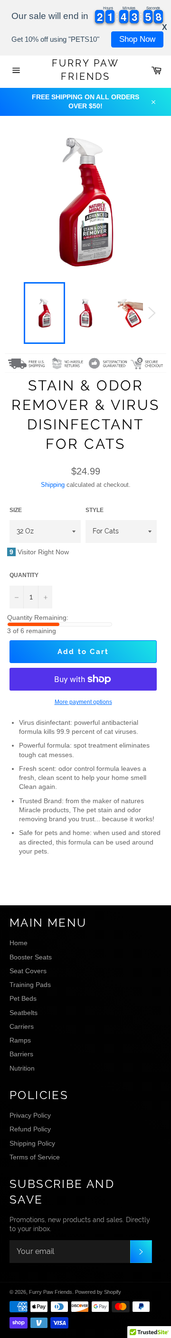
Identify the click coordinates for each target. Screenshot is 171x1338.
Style (95, 510)
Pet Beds (23, 998)
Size (16, 510)
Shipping (53, 484)
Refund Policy (30, 1129)
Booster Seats (31, 957)
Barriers (21, 1054)
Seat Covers (28, 971)
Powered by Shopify (98, 1292)
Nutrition (22, 1068)
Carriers (22, 1026)
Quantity (24, 575)
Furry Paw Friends (85, 69)
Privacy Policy (30, 1115)
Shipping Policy (32, 1143)
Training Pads (30, 984)
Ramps (20, 1040)
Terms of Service (35, 1157)
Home (19, 943)
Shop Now (137, 39)
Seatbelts (24, 1012)
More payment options (83, 702)
